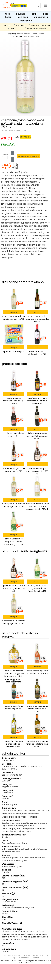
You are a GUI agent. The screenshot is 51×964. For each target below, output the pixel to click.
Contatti (36, 958)
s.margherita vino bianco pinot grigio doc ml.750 (14, 317)
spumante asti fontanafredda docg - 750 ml (13, 401)
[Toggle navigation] (37, 5)
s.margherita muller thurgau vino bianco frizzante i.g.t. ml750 (13, 541)
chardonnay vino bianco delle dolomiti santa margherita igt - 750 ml (37, 506)
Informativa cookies (41, 955)
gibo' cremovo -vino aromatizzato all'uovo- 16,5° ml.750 (37, 401)
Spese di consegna (21, 958)
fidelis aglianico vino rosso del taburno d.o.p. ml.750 (37, 436)
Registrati (12, 34)
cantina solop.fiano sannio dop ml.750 (14, 707)
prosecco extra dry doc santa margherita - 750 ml (37, 471)
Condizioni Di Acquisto (11, 955)
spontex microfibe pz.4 (13, 351)
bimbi (34, 13)
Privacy (27, 955)
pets (45, 13)
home (7, 25)
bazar (8, 17)
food (7, 13)
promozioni (17, 36)
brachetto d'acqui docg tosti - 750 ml (14, 434)
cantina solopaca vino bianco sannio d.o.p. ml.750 (37, 709)
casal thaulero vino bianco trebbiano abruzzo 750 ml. (14, 744)
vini (12, 28)
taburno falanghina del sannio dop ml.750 (14, 469)
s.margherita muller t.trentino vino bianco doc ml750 (37, 319)
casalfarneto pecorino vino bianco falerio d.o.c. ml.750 (37, 744)
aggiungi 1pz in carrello (28, 156)
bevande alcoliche (40, 25)
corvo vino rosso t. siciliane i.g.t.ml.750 (37, 352)
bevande (20, 13)
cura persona (41, 17)
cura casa (23, 17)
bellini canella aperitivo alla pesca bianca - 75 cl (37, 672)
